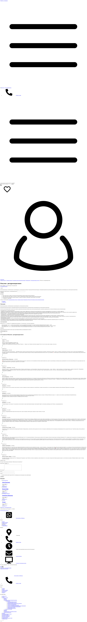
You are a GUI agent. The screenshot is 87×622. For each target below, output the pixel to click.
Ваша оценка (2, 463)
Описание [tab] (3, 301)
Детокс (4, 502)
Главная (3, 588)
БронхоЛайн (5, 489)
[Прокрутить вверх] (3, 567)
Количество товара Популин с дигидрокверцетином (8, 291)
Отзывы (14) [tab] (4, 302)
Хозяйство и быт (4, 618)
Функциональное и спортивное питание (10, 611)
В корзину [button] (4, 486)
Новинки (3, 613)
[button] (4, 510)
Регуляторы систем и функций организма (37, 299)
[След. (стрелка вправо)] (1, 621)
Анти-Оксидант (6, 482)
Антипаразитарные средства (12, 299)
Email (1, 473)
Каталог (3, 589)
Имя (1, 471)
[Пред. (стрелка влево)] (0, 621)
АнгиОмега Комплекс (7, 495)
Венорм (5, 598)
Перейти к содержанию (4, 0)
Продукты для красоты (5, 616)
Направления (26, 299)
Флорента (5, 610)
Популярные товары (5, 614)
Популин (29, 299)
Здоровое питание (20, 299)
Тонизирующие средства (11, 607)
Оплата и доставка (5, 590)
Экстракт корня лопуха (7, 612)
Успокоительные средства (12, 608)
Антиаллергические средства (12, 601)
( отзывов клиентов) (3, 286)
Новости (3, 592)
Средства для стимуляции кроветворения (14, 606)
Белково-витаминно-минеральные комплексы (15, 603)
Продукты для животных (6, 615)
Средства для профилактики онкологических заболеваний (17, 605)
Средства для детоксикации (12, 604)
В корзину (2, 292)
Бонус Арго (4, 591)
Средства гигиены (5, 617)
